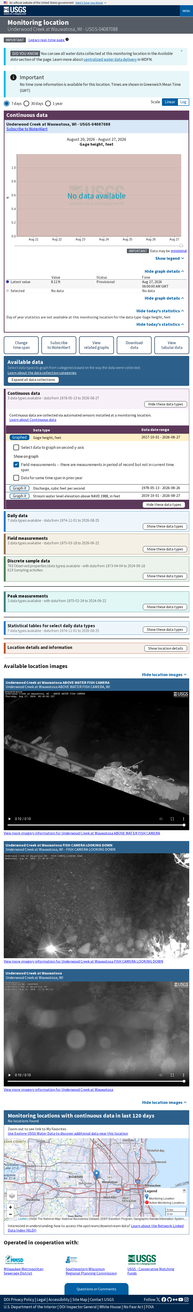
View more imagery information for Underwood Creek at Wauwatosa (58, 1089)
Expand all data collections (33, 379)
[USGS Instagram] (186, 1301)
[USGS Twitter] (158, 1301)
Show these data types (165, 526)
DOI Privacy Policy (19, 1299)
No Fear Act (133, 1306)
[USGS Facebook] (164, 1301)
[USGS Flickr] (175, 1301)
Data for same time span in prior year (51, 477)
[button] (97, 1175)
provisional (179, 251)
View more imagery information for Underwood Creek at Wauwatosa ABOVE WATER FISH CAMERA (82, 833)
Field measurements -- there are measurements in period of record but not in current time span (97, 467)
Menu (186, 11)
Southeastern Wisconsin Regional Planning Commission (91, 1271)
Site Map (79, 1299)
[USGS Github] (169, 1301)
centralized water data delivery (110, 59)
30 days (37, 103)
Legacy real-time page (46, 39)
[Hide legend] (184, 1190)
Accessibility (59, 1299)
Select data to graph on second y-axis (52, 447)
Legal (41, 1299)
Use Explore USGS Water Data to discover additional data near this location (68, 1133)
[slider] (181, 245)
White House (110, 1306)
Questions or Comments (96, 1289)
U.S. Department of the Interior (30, 1306)
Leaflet (22, 1219)
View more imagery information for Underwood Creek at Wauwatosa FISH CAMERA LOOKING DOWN (83, 961)
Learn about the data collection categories (42, 372)
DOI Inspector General (78, 1306)
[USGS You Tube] (181, 1301)
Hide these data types (165, 404)
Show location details (165, 648)
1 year (58, 103)
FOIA (150, 1306)
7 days (16, 103)
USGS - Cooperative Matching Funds (150, 1271)
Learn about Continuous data (32, 419)
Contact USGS (102, 1299)
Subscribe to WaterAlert (27, 129)
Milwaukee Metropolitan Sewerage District (23, 1271)
